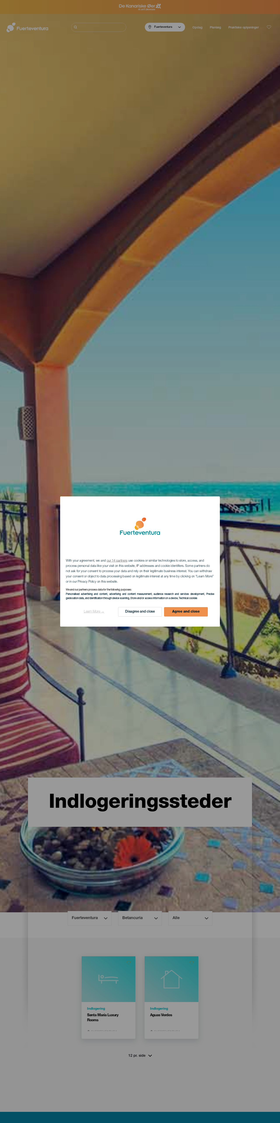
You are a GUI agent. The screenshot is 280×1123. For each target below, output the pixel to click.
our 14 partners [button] (117, 560)
